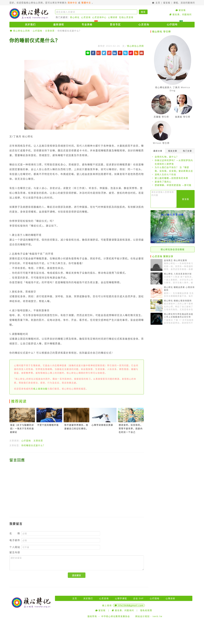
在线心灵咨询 (126, 17)
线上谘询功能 (40, 388)
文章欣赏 (50, 30)
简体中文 (72, 2)
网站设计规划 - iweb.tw (148, 616)
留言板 (166, 2)
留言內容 (14, 552)
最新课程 (58, 24)
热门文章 (187, 150)
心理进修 (113, 17)
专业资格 (87, 24)
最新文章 (157, 150)
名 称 (14, 533)
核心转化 (75, 17)
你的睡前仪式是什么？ (69, 30)
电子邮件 (14, 540)
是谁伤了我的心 (163, 181)
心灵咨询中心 (99, 17)
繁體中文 (86, 2)
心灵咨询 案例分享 (162, 256)
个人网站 (14, 547)
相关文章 (172, 150)
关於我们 (30, 24)
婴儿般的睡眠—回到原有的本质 (171, 178)
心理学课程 (121, 598)
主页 (157, 2)
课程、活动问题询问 (184, 2)
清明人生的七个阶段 (165, 174)
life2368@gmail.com (131, 605)
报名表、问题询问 (182, 14)
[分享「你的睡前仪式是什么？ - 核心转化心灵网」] (141, 53)
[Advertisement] (76, 488)
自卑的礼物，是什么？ (167, 156)
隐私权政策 (146, 610)
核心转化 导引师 (161, 31)
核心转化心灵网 (28, 13)
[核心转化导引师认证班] (173, 242)
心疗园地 (172, 24)
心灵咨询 (86, 17)
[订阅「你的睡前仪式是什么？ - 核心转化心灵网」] (136, 53)
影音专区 (115, 24)
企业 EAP (138, 598)
